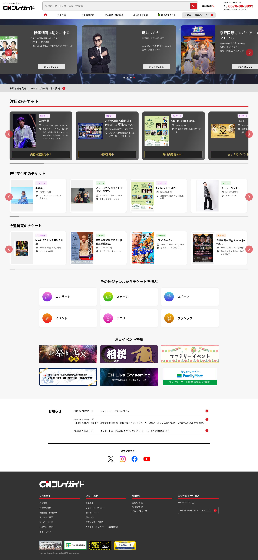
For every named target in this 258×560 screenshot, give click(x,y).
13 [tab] (129, 217)
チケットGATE (184, 502)
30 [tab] (181, 269)
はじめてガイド (168, 14)
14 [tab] (138, 217)
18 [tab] (177, 217)
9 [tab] (91, 217)
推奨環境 (89, 503)
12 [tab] (119, 217)
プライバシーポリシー (95, 507)
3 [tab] (130, 80)
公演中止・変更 (46, 526)
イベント (61, 318)
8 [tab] (81, 217)
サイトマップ (45, 531)
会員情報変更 (88, 14)
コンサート (63, 296)
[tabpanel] (129, 49)
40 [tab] (240, 269)
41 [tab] (245, 269)
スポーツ (183, 296)
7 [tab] (231, 164)
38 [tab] (228, 269)
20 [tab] (196, 217)
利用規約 (89, 517)
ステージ (122, 296)
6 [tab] (197, 164)
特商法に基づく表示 (94, 522)
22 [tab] (215, 217)
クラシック (184, 318)
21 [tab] (205, 217)
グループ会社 (137, 511)
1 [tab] (124, 80)
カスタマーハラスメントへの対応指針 (102, 526)
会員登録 (61, 14)
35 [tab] (211, 269)
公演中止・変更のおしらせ (197, 15)
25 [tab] (243, 217)
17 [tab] (167, 217)
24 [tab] (234, 217)
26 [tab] (158, 269)
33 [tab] (199, 269)
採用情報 (136, 506)
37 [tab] (222, 269)
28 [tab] (170, 269)
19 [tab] (186, 217)
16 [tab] (157, 217)
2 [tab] (127, 80)
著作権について (92, 512)
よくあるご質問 (140, 14)
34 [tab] (205, 269)
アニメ (120, 318)
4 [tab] (134, 80)
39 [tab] (234, 269)
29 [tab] (176, 269)
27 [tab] (164, 269)
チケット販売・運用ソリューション (195, 510)
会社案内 (136, 502)
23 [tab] (224, 217)
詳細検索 (207, 6)
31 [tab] (187, 269)
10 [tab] (100, 217)
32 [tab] (193, 269)
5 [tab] (163, 164)
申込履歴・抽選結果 (114, 14)
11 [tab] (110, 217)
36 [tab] (216, 269)
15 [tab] (148, 217)
